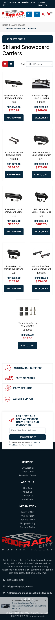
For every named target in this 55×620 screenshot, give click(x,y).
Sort (23, 64)
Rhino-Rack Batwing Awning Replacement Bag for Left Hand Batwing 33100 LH (30, 606)
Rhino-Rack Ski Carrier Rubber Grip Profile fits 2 (41, 212)
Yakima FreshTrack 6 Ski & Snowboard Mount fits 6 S (41, 269)
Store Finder (27, 499)
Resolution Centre (27, 475)
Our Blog (27, 488)
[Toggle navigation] (37, 14)
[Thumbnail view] (5, 64)
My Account (27, 467)
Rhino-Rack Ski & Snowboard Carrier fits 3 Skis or (41, 155)
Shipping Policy (27, 523)
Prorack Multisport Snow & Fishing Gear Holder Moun (41, 98)
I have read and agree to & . (24, 443)
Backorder (41, 117)
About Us (27, 491)
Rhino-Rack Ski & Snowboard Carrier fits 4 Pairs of (13, 212)
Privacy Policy (27, 445)
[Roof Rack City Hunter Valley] (13, 14)
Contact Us (27, 495)
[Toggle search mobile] (42, 14)
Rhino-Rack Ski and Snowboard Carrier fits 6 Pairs (14, 98)
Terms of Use (27, 512)
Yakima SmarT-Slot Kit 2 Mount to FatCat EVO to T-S (27, 326)
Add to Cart (14, 117)
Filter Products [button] (15, 39)
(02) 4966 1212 (15, 580)
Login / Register (42, 3)
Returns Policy (27, 519)
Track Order (28, 471)
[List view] (11, 64)
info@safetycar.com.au (20, 586)
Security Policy (27, 527)
